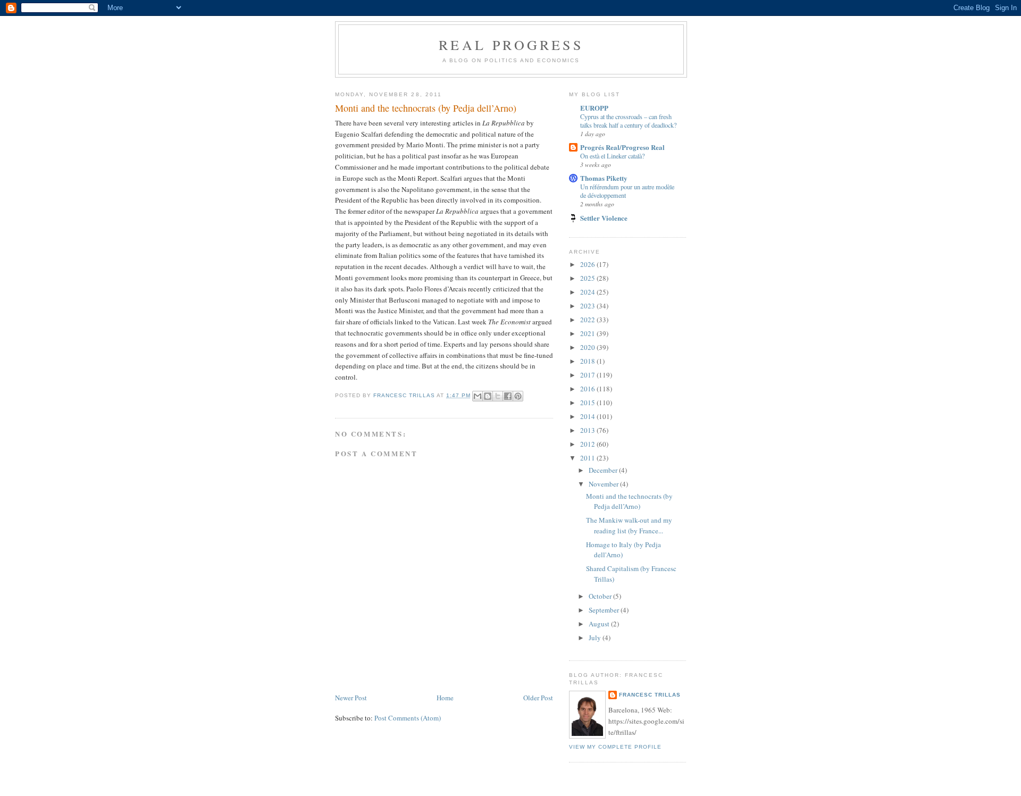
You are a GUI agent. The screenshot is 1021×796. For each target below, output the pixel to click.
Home (445, 697)
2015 (588, 402)
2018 (588, 361)
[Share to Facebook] (508, 396)
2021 (588, 333)
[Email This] (477, 396)
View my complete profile (615, 747)
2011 (588, 458)
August (600, 624)
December (604, 470)
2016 (588, 388)
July (595, 637)
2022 (588, 319)
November (604, 484)
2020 (588, 347)
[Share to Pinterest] (518, 396)
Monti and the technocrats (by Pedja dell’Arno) (629, 501)
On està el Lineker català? (612, 156)
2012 (588, 444)
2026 (588, 264)
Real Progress (511, 45)
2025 (588, 278)
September (605, 610)
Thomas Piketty (603, 178)
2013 (588, 430)
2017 (588, 375)
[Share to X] (497, 396)
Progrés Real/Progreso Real (622, 147)
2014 (588, 416)
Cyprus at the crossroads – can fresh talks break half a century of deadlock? (628, 120)
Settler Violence (603, 218)
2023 (588, 306)
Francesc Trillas (650, 695)
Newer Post (351, 697)
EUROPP (594, 108)
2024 (588, 292)
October (601, 596)
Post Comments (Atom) (407, 718)
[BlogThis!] (487, 396)
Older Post (538, 697)
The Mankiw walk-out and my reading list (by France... (629, 525)
